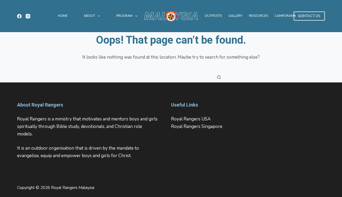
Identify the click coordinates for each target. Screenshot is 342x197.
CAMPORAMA (285, 16)
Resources (258, 16)
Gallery (235, 16)
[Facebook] (19, 16)
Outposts (213, 16)
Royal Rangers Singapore (196, 126)
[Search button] (219, 77)
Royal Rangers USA (191, 119)
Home (63, 16)
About (89, 16)
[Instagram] (28, 16)
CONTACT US (309, 16)
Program (124, 16)
